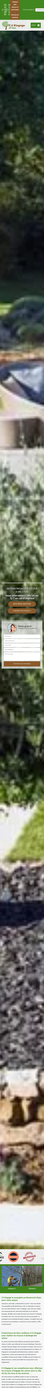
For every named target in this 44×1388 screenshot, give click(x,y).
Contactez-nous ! (22, 611)
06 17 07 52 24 (8, 10)
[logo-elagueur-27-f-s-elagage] (13, 25)
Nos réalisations (22, 604)
